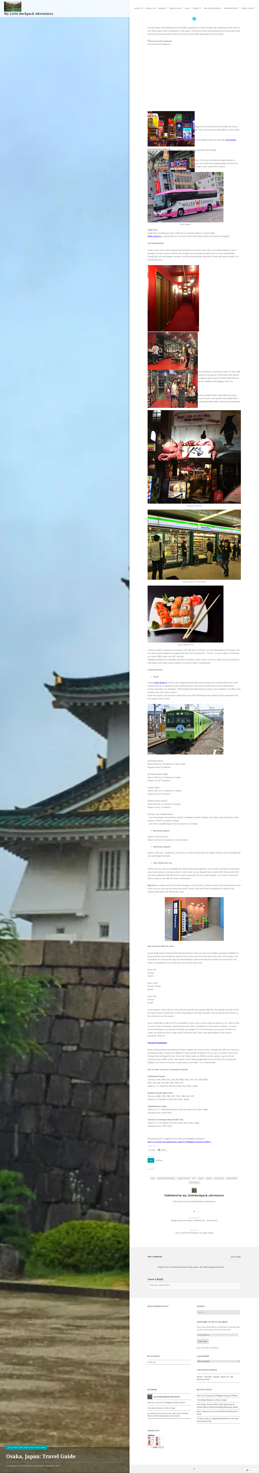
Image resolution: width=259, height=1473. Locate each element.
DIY (193, 1178)
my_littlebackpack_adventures (28, 1466)
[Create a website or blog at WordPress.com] (194, 1469)
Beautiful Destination (166, 1178)
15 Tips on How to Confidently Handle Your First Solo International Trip (217, 1419)
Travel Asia (28, 1447)
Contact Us (150, 8)
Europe (196, 8)
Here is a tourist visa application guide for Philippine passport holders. (180, 1142)
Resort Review (230, 8)
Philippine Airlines (167, 143)
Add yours (236, 1257)
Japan (14, 1447)
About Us (139, 8)
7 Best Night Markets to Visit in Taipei (161, 1408)
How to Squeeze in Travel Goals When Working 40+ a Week (218, 1412)
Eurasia (162, 8)
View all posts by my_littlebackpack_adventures (194, 1201)
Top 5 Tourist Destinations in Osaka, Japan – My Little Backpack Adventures (195, 1267)
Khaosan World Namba (167, 371)
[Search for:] (218, 1312)
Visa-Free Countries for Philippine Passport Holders (166, 1402)
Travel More (194, 1182)
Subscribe (202, 1341)
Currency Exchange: (157, 1043)
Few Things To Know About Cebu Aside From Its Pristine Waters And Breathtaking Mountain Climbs (168, 1414)
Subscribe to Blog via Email (212, 1322)
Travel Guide (247, 8)
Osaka (20, 1447)
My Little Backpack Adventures (28, 14)
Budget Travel (183, 1178)
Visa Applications (212, 8)
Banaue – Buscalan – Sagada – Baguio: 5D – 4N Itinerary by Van (215, 1378)
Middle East (175, 8)
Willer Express (154, 236)
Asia (187, 8)
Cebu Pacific (230, 140)
